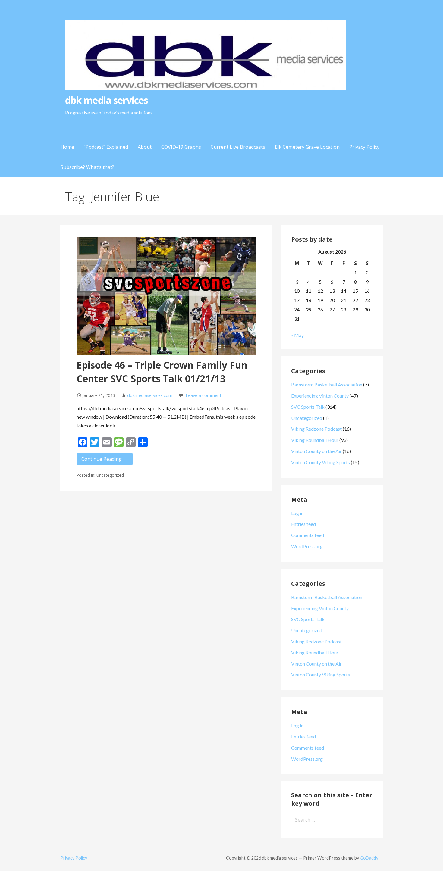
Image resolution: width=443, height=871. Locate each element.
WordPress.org (307, 546)
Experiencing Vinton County (320, 395)
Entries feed (303, 524)
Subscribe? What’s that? (87, 167)
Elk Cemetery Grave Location (307, 147)
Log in (297, 513)
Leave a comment (204, 395)
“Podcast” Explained (106, 147)
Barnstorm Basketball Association (326, 384)
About (145, 147)
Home (67, 147)
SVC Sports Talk (308, 407)
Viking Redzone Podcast (316, 429)
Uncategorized (306, 418)
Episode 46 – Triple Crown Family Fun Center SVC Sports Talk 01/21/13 (162, 371)
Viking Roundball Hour (314, 440)
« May (297, 335)
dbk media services (106, 100)
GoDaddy (369, 857)
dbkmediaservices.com (149, 395)
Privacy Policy (364, 147)
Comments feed (307, 535)
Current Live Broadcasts (238, 147)
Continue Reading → (104, 459)
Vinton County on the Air (316, 451)
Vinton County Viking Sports (320, 462)
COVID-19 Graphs (181, 147)
